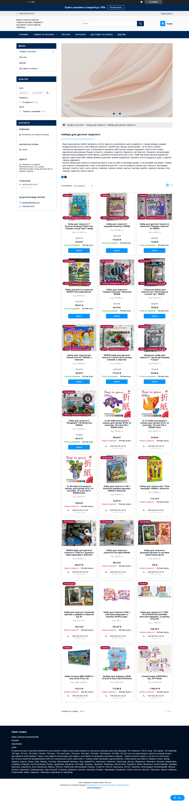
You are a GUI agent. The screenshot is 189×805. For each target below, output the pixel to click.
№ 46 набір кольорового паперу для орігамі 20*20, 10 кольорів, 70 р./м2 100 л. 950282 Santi (117, 424)
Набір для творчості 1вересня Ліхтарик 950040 (117, 551)
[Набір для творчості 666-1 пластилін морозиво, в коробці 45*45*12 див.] (116, 595)
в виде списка (171, 186)
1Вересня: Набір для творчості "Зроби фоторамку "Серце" (154, 357)
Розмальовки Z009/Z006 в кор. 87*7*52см (154, 677)
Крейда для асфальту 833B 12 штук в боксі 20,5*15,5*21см (117, 677)
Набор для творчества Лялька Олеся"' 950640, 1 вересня (79, 357)
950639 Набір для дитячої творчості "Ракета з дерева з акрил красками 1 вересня (79, 552)
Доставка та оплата (102, 34)
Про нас (66, 34)
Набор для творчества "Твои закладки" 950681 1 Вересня (154, 487)
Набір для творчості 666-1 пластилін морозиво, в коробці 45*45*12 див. (116, 614)
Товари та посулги (43, 34)
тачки (14, 747)
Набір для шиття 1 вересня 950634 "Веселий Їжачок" (79, 291)
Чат (179, 798)
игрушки (15, 740)
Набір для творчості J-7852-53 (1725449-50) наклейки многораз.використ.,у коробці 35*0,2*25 (155, 615)
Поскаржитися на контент (97, 785)
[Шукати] (140, 23)
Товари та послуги (75, 125)
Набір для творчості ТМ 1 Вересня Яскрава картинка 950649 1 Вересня (116, 488)
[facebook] (62, 177)
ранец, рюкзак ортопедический (25, 737)
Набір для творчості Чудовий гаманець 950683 (117, 225)
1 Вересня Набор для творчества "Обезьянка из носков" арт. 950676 (154, 292)
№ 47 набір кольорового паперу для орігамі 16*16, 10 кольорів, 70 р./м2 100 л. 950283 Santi (154, 424)
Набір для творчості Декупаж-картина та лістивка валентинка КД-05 (154, 552)
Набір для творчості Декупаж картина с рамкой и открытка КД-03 (79, 614)
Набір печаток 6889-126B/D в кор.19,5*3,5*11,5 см (79, 677)
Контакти (80, 34)
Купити (79, 250)
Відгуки (121, 34)
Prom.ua (107, 783)
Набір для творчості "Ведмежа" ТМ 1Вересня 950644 (79, 423)
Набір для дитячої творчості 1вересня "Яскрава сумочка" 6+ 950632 (154, 226)
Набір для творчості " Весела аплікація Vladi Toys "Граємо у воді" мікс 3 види (79, 226)
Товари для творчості (96, 125)
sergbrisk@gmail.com (31, 202)
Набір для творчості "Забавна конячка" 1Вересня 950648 (116, 292)
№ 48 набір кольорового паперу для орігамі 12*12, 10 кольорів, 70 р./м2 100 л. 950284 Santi (79, 489)
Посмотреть (116, 7)
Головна (23, 34)
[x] (65, 177)
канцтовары (17, 744)
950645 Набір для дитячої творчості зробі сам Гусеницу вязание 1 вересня (117, 357)
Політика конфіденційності (118, 785)
